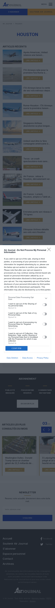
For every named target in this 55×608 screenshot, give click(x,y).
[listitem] (27, 298)
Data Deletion (12, 358)
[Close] (49, 250)
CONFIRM (16, 348)
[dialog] (27, 304)
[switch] (45, 304)
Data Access (27, 358)
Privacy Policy (42, 358)
